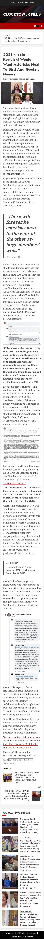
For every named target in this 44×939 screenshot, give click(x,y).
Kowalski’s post (11, 386)
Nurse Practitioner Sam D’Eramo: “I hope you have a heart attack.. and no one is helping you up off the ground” (30, 846)
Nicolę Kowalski (9, 763)
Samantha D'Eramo (27, 838)
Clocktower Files (22, 14)
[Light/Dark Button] (36, 26)
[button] (2, 26)
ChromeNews (16, 936)
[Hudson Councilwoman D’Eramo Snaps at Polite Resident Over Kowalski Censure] (10, 863)
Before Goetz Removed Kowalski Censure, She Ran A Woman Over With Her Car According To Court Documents (30, 899)
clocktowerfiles (11, 79)
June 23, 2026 (27, 888)
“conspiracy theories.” (14, 483)
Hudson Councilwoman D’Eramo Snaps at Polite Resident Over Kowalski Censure (30, 863)
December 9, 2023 (28, 79)
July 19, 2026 (26, 870)
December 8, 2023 (15, 573)
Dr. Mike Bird (13, 760)
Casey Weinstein (26, 911)
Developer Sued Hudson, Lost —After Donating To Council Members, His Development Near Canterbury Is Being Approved (29, 827)
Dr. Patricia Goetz (26, 760)
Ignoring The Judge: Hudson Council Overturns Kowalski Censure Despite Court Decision (30, 879)
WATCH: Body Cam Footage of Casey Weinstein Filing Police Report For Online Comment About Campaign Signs (30, 921)
